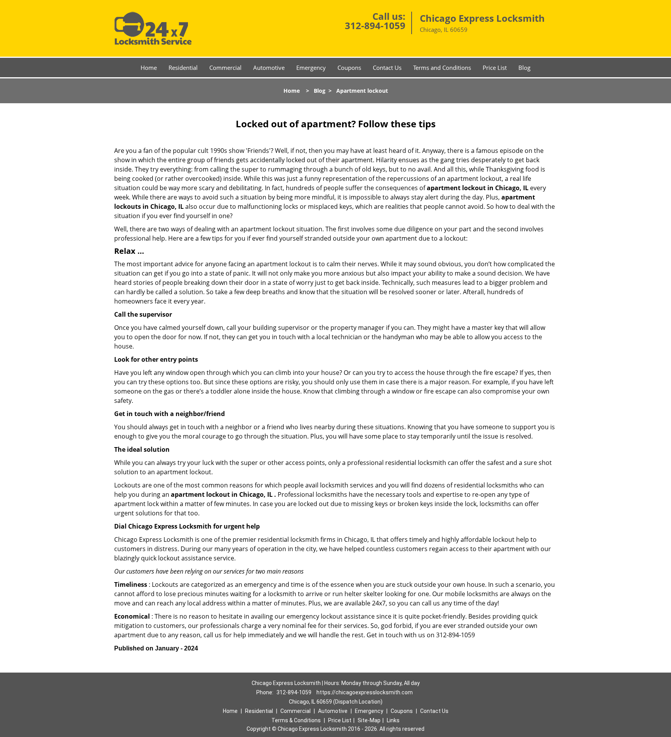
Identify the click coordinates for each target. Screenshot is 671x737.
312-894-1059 (375, 25)
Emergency (311, 67)
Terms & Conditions (296, 720)
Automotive (269, 67)
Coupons (349, 67)
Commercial (225, 67)
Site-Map (369, 720)
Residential (183, 67)
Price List (495, 67)
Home (149, 67)
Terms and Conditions (442, 67)
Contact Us (387, 67)
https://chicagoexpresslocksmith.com (364, 692)
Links (393, 720)
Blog (524, 67)
